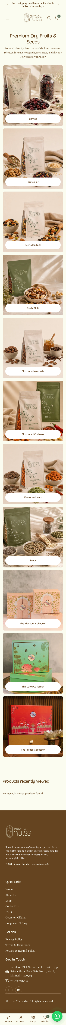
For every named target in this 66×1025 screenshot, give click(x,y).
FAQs (8, 912)
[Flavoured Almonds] (33, 348)
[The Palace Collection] (33, 726)
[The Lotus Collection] (33, 663)
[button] (7, 4)
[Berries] (33, 95)
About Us (10, 895)
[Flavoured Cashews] (33, 411)
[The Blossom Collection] (33, 600)
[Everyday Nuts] (33, 222)
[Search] (49, 18)
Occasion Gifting (15, 917)
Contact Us (12, 906)
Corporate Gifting (16, 923)
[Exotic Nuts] (33, 285)
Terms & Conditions (17, 945)
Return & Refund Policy (20, 950)
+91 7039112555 (19, 980)
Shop (8, 900)
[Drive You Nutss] (33, 18)
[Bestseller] (33, 158)
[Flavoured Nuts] (33, 474)
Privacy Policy (14, 939)
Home (9, 889)
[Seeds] (33, 537)
